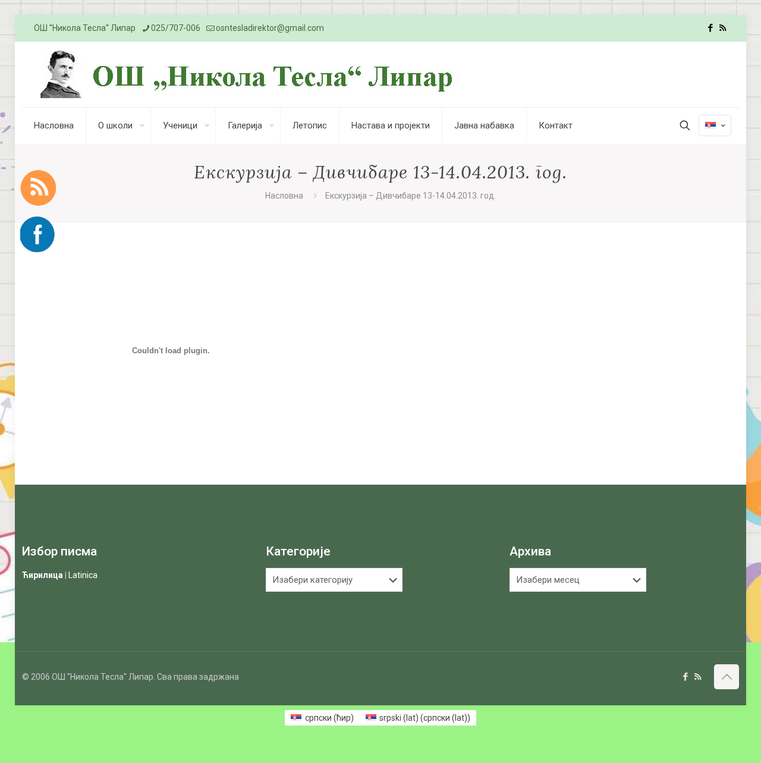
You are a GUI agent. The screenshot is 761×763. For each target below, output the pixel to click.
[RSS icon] (722, 28)
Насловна (284, 195)
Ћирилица (42, 575)
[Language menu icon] (715, 125)
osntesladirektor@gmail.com (270, 28)
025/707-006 (175, 28)
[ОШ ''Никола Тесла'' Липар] (249, 74)
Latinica (83, 575)
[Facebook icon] (710, 28)
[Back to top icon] (726, 676)
